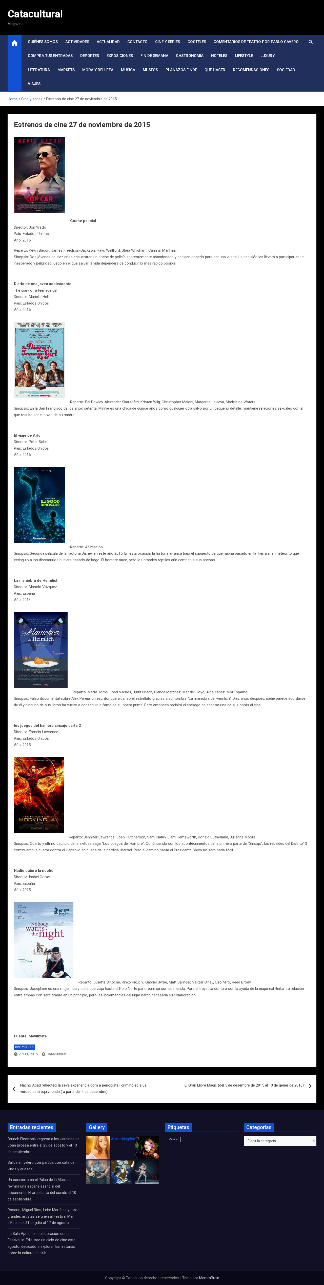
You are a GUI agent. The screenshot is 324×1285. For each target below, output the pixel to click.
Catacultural (35, 14)
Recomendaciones (251, 70)
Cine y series (167, 41)
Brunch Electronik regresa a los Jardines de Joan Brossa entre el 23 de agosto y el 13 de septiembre (43, 1145)
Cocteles (197, 41)
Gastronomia (190, 55)
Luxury (267, 55)
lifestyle (244, 55)
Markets (66, 70)
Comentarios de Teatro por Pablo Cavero (256, 41)
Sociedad (286, 70)
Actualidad (108, 41)
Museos (150, 70)
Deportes (89, 55)
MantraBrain (209, 1278)
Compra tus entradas (50, 55)
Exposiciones (120, 55)
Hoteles (219, 55)
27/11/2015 (28, 1054)
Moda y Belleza (97, 70)
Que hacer (215, 70)
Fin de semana (154, 55)
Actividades (77, 41)
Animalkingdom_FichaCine (133, 1139)
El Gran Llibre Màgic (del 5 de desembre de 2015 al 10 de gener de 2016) (244, 1085)
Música (128, 70)
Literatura (39, 70)
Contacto (137, 41)
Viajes (34, 84)
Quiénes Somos (43, 41)
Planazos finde (181, 70)
